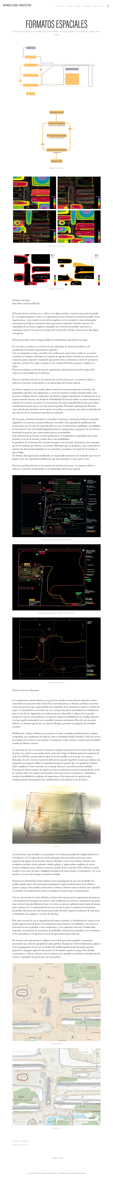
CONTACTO (96, 6)
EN (104, 6)
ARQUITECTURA (60, 6)
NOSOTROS (87, 6)
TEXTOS (70, 6)
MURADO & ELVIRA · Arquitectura (17, 5)
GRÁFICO (78, 6)
